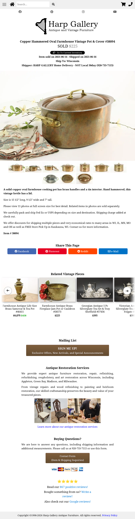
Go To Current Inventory (69, 52)
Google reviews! (80, 501)
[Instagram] (83, 12)
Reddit (84, 251)
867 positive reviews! (74, 487)
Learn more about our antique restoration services (67, 426)
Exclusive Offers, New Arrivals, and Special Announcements (67, 350)
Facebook (23, 251)
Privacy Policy (109, 515)
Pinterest (53, 251)
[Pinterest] (52, 12)
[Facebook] (20, 12)
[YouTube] (115, 12)
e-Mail (114, 251)
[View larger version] (67, 115)
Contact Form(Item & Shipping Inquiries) (67, 458)
